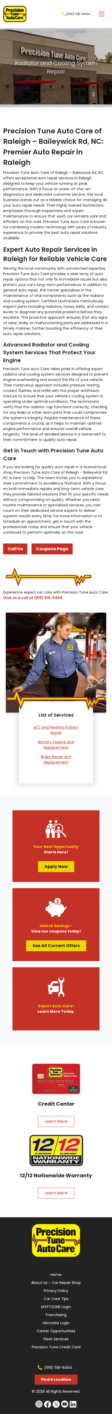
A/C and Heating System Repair (56, 730)
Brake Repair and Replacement (56, 759)
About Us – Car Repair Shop (56, 1282)
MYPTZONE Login (56, 1306)
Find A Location (56, 1379)
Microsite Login (56, 1322)
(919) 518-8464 (78, 14)
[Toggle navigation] (101, 14)
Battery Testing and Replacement (56, 744)
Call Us (15, 549)
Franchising (56, 1314)
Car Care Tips (56, 1298)
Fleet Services (56, 1339)
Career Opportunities (56, 1331)
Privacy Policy (56, 1290)
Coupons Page (52, 549)
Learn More (56, 1121)
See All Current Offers (56, 946)
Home (56, 1274)
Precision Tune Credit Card (56, 1347)
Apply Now (56, 866)
